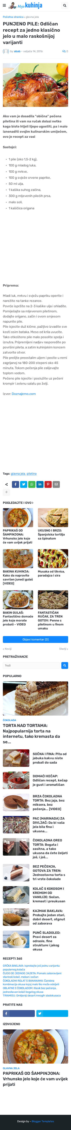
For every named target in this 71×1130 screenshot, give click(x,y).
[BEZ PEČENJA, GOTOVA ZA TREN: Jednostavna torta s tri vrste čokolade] (16, 872)
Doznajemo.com (24, 394)
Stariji (62, 649)
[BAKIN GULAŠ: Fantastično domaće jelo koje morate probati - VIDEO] (18, 599)
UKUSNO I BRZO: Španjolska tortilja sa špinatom (51, 534)
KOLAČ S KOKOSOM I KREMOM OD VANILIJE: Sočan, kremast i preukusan (49, 895)
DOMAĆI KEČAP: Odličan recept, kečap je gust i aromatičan (50, 780)
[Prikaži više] (6, 492)
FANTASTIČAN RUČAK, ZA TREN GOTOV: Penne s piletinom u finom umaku (51, 620)
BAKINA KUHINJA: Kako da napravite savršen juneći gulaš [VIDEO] (18, 577)
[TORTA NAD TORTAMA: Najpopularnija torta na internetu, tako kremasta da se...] (35, 698)
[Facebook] (15, 484)
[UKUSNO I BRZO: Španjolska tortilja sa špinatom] (53, 517)
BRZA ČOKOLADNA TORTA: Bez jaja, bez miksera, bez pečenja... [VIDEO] (49, 802)
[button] (4, 5)
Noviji (8, 649)
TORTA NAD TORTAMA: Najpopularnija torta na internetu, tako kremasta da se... (31, 733)
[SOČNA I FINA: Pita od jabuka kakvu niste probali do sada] (16, 758)
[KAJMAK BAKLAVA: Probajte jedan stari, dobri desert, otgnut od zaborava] (16, 917)
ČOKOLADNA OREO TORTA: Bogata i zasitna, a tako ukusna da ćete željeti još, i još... (50, 848)
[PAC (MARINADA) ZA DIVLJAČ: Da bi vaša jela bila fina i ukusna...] (16, 824)
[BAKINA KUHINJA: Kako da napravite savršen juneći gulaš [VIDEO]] (18, 558)
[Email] (56, 484)
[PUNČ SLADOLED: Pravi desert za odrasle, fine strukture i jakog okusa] (16, 939)
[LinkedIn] (40, 484)
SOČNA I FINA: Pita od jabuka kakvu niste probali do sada (50, 758)
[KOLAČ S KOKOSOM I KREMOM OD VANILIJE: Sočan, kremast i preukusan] (16, 895)
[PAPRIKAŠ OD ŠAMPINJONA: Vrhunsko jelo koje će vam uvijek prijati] (18, 517)
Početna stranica (13, 17)
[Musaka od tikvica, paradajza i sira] (53, 558)
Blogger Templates (43, 1121)
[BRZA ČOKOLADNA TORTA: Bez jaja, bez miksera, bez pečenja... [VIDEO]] (16, 802)
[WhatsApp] (31, 484)
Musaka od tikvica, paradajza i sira (51, 573)
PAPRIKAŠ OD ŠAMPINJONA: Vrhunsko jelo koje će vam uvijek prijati (17, 536)
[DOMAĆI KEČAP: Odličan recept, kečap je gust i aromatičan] (16, 780)
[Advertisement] (35, 249)
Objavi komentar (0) (36, 639)
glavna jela (32, 17)
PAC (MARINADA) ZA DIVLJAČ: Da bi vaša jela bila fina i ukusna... (49, 825)
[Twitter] (23, 484)
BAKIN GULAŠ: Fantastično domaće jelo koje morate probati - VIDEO (18, 618)
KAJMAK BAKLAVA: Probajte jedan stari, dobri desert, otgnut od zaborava (49, 917)
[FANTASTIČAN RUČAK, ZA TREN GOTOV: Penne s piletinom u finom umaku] (53, 599)
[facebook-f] (19, 1013)
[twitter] (52, 1013)
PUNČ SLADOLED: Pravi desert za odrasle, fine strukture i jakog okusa (46, 941)
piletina (32, 473)
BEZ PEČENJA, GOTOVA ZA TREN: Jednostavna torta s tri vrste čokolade (49, 873)
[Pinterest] (48, 484)
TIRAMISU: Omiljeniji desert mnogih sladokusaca (32, 995)
